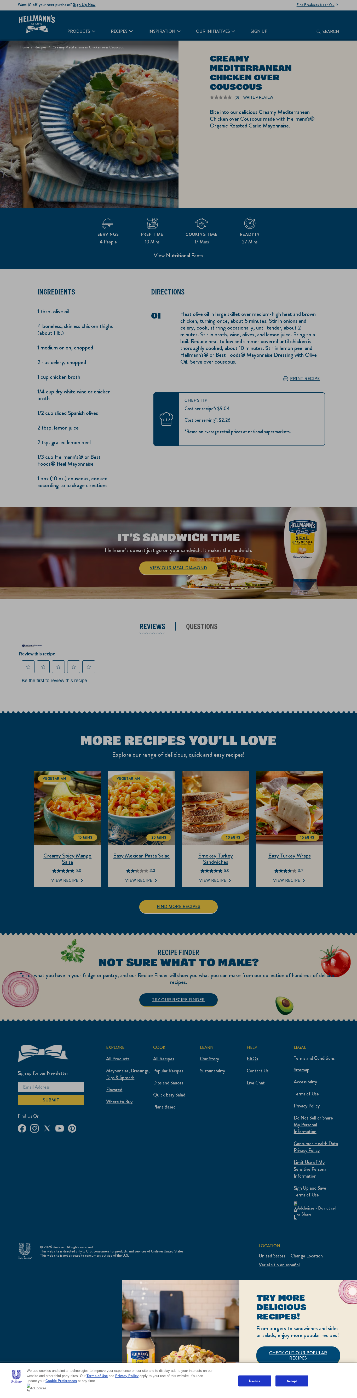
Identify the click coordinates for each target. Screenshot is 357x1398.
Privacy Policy (127, 1376)
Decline (254, 1380)
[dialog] (239, 1339)
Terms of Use (97, 1376)
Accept (292, 1380)
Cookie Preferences (61, 1381)
